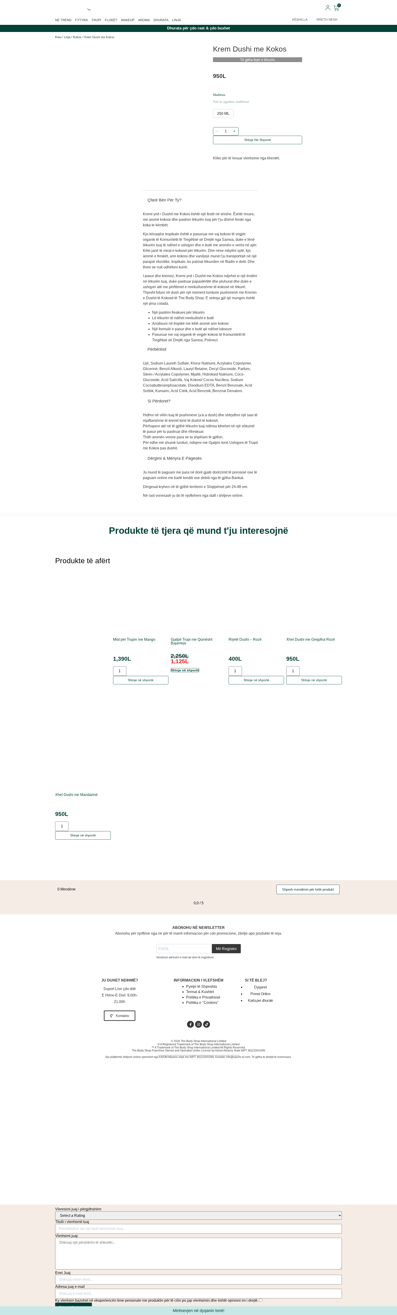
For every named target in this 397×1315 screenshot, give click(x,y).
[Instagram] (198, 1024)
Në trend (63, 20)
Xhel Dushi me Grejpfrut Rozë (310, 639)
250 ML (223, 113)
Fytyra (81, 20)
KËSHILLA (299, 19)
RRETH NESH (327, 19)
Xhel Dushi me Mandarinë (76, 795)
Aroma (144, 20)
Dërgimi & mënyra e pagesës (174, 458)
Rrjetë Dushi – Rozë (245, 639)
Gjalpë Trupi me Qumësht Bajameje (191, 641)
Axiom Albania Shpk (227, 1050)
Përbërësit (156, 349)
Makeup (127, 20)
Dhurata (160, 20)
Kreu (58, 37)
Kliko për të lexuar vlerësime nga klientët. (246, 158)
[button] (200, 202)
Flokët (111, 20)
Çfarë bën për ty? (164, 200)
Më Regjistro (226, 949)
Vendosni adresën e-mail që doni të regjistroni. (185, 957)
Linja (176, 20)
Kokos (77, 37)
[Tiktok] (206, 1024)
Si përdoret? (158, 401)
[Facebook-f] (190, 1024)
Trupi (96, 20)
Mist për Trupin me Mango (134, 639)
